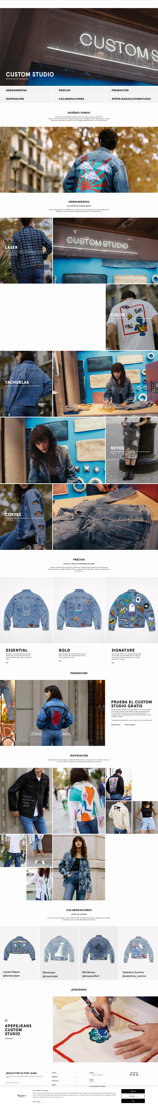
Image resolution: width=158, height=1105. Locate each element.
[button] (105, 251)
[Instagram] (131, 1075)
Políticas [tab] (55, 1081)
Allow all (133, 1091)
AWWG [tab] (54, 1085)
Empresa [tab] (55, 1077)
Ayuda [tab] (54, 1073)
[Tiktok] (137, 1075)
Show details (36, 1101)
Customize (132, 1096)
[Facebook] (134, 1075)
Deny (133, 1101)
